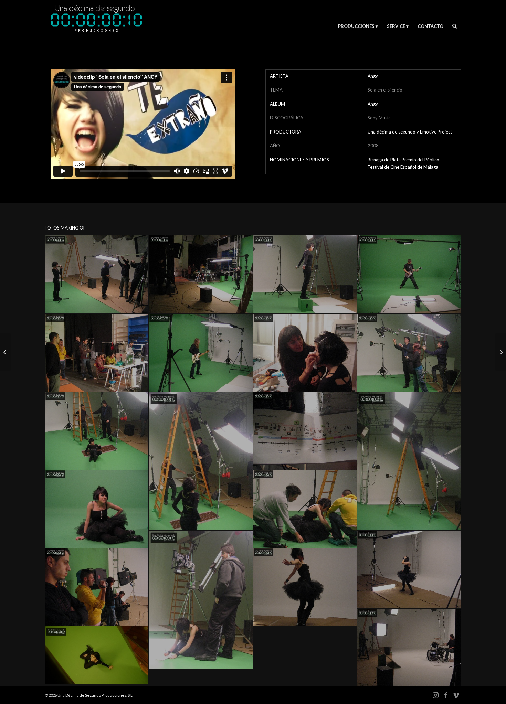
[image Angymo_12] (409, 461)
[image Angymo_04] (409, 274)
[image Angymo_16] (409, 570)
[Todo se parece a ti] (5, 352)
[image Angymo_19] (409, 648)
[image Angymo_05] (97, 353)
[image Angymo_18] (305, 587)
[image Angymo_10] (201, 461)
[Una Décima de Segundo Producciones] (96, 26)
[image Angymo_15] (201, 600)
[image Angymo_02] (201, 274)
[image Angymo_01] (97, 274)
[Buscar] (454, 26)
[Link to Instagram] (435, 695)
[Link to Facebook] (446, 695)
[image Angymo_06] (201, 353)
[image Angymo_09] (97, 431)
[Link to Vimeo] (456, 695)
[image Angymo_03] (305, 274)
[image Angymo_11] (305, 431)
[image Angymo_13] (97, 509)
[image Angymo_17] (97, 587)
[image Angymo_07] (305, 353)
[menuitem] (358, 26)
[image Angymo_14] (305, 509)
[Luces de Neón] (500, 352)
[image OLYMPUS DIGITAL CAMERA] (97, 655)
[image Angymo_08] (409, 353)
